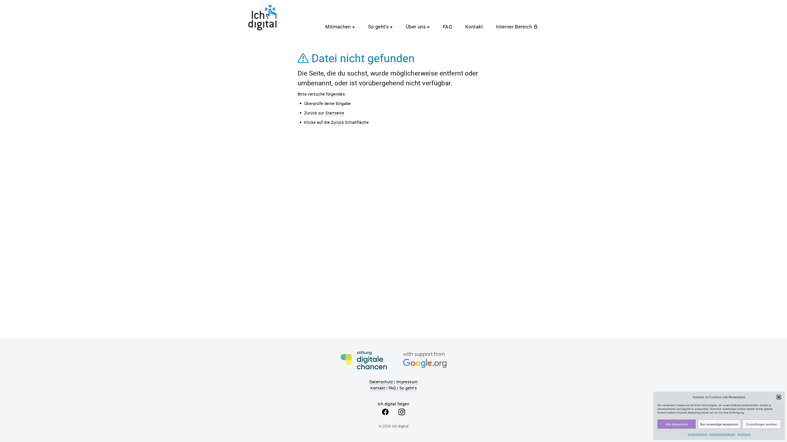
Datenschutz (381, 381)
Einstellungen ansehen (761, 424)
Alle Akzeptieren (676, 424)
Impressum (744, 434)
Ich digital (400, 426)
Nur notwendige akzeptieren (719, 424)
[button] (779, 397)
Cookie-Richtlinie (697, 434)
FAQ (447, 26)
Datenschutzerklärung (722, 434)
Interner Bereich (514, 26)
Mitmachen (338, 26)
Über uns (416, 26)
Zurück (337, 122)
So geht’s (378, 26)
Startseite (334, 113)
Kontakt (474, 26)
